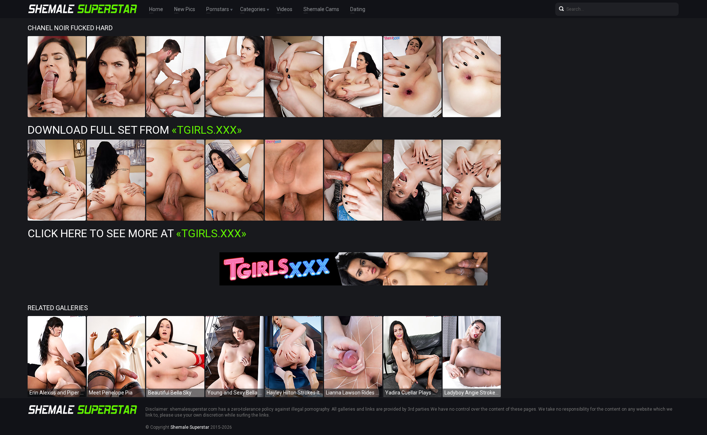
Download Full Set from (135, 129)
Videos (284, 9)
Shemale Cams (321, 9)
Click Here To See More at (137, 233)
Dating (357, 9)
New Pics (184, 9)
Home (156, 9)
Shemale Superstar (189, 427)
